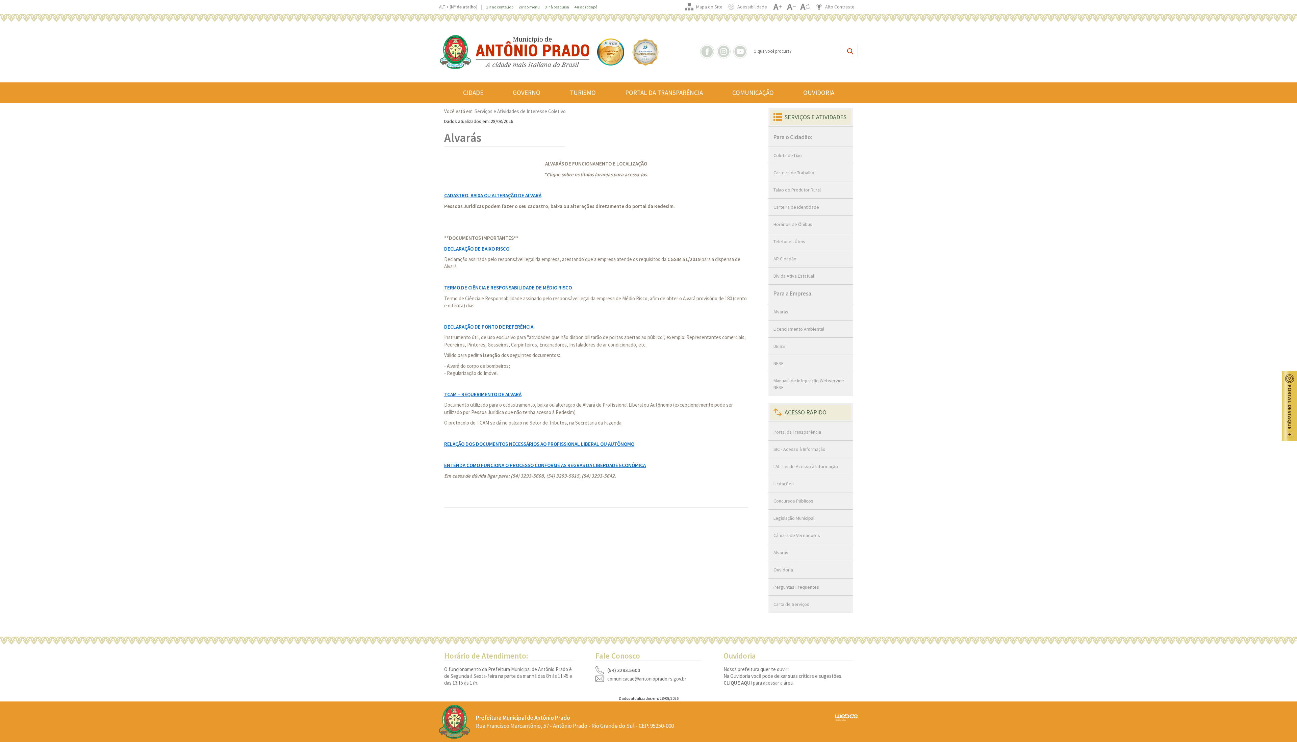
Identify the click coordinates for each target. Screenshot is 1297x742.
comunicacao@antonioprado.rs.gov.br (646, 679)
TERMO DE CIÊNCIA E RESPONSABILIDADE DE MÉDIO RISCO (508, 287)
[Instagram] (724, 51)
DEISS (779, 346)
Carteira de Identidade (796, 207)
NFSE (778, 363)
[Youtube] (741, 51)
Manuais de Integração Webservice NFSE (808, 384)
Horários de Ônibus (792, 224)
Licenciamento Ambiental (798, 329)
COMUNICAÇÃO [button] (753, 92)
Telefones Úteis (789, 241)
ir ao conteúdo (499, 6)
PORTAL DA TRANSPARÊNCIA (664, 92)
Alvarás (780, 312)
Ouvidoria (783, 570)
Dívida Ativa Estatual (793, 276)
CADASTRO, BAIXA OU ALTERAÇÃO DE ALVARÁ (492, 195)
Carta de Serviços (791, 604)
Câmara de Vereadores (796, 535)
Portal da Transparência (797, 432)
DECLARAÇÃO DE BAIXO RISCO (476, 249)
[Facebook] (708, 51)
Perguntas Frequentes (796, 587)
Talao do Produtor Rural (797, 190)
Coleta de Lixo (787, 155)
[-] (791, 7)
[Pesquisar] (850, 51)
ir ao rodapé (585, 6)
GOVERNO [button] (526, 92)
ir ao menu (529, 6)
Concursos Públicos (793, 501)
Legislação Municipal (793, 518)
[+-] (805, 7)
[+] (777, 7)
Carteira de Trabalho (793, 173)
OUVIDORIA (818, 92)
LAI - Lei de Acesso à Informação (805, 466)
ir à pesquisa (557, 6)
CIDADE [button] (473, 92)
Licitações (783, 484)
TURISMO (583, 92)
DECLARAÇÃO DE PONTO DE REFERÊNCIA (488, 327)
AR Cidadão (784, 259)
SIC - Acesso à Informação (799, 449)
